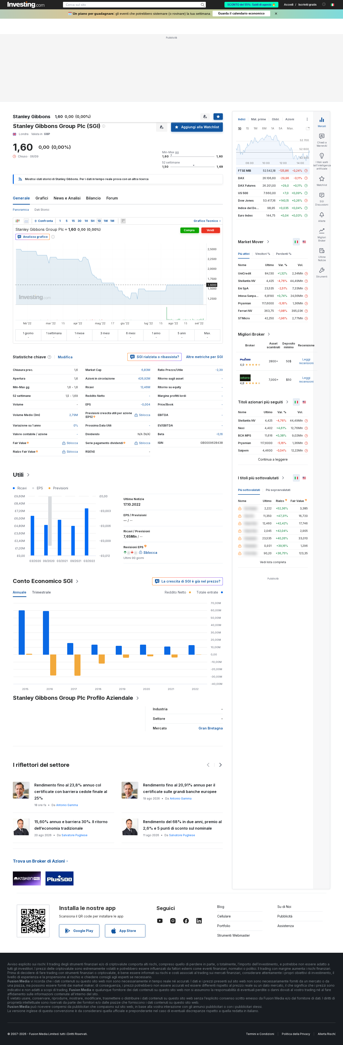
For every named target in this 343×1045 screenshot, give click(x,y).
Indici (241, 119)
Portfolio (223, 926)
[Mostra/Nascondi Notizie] (123, 221)
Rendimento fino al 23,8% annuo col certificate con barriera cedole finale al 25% (70, 791)
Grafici (41, 198)
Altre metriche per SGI (204, 357)
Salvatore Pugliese (75, 835)
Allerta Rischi (326, 1034)
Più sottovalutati (249, 490)
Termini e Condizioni (260, 1034)
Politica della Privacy (296, 1034)
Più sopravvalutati (278, 490)
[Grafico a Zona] (26, 221)
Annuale (19, 592)
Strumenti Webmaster (233, 935)
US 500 (243, 193)
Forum (112, 198)
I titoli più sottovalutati (258, 478)
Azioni (289, 119)
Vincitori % (262, 254)
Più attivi (243, 254)
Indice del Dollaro (250, 208)
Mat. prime (258, 119)
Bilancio (93, 198)
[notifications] (324, 4)
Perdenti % (283, 254)
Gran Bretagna (211, 728)
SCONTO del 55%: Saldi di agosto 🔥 (251, 4)
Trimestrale (41, 592)
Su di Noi (284, 907)
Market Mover (251, 241)
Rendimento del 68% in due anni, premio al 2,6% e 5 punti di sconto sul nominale (182, 825)
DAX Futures (247, 185)
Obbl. (276, 119)
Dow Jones (246, 200)
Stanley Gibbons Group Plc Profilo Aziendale (73, 697)
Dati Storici (42, 209)
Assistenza (285, 926)
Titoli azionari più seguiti (260, 402)
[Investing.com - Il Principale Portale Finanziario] (25, 4)
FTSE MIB (244, 170)
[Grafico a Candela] (17, 221)
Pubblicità (284, 916)
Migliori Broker (251, 334)
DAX (241, 178)
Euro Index (245, 215)
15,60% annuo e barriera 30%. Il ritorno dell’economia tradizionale (71, 825)
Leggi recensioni (306, 361)
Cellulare (224, 916)
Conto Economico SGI (43, 581)
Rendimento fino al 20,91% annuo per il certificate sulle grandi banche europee (180, 788)
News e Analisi (67, 198)
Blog (220, 907)
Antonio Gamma (67, 805)
